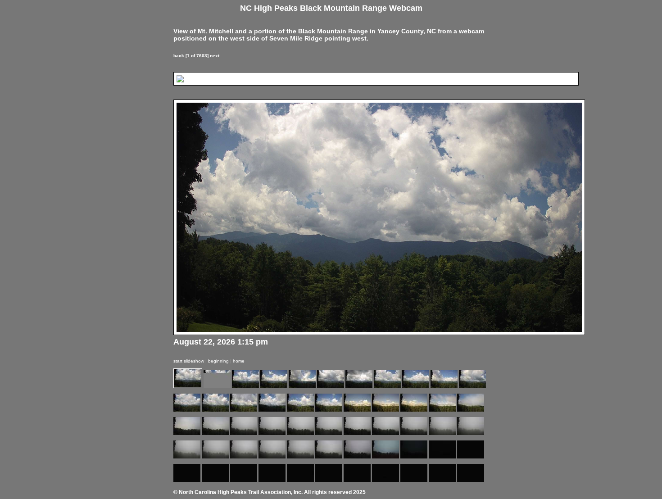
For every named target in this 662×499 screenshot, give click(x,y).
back (178, 55)
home (239, 360)
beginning (218, 360)
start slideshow (188, 360)
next (214, 55)
